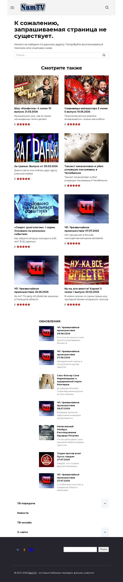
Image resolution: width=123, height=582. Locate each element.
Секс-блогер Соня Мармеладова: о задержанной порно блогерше (69, 380)
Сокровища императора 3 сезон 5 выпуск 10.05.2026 (86, 110)
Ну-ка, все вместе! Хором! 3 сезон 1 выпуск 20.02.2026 (83, 290)
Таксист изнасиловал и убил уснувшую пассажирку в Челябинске (83, 169)
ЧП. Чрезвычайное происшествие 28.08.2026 (68, 330)
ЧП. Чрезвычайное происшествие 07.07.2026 (81, 229)
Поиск (103, 549)
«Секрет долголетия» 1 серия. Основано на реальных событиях (34, 231)
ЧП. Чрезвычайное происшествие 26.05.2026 (31, 290)
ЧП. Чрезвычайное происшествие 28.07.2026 (68, 405)
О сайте (22, 532)
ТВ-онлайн (24, 522)
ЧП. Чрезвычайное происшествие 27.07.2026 (68, 477)
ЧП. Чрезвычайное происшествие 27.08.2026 (68, 354)
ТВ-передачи (26, 503)
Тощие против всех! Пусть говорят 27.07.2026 (69, 456)
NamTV (32, 573)
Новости (22, 513)
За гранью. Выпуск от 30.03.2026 (36, 166)
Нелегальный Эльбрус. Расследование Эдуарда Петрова (68, 431)
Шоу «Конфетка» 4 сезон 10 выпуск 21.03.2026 (32, 110)
